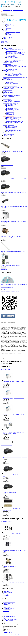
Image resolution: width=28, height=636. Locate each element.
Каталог (8, 356)
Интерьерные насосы (11, 65)
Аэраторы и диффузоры (12, 83)
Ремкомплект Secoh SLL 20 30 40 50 (12, 533)
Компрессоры (9, 82)
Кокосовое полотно (8, 62)
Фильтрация (6, 591)
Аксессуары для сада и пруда (10, 103)
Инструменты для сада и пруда (13, 106)
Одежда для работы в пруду (13, 110)
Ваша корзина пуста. (18, 10)
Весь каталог (6, 23)
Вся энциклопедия (8, 620)
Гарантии (8, 34)
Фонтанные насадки (8, 92)
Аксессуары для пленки (12, 61)
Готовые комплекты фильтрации (14, 74)
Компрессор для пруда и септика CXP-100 (13, 398)
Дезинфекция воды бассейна (13, 126)
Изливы (5, 91)
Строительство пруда (8, 134)
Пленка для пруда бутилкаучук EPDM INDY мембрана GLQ (15, 50)
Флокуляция (9, 131)
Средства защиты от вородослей (14, 130)
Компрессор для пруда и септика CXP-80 (13, 381)
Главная (2, 356)
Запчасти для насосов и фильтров (14, 121)
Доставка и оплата (7, 24)
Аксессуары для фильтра (12, 75)
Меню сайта (3, 13)
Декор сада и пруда (11, 104)
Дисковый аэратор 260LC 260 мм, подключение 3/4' (13, 192)
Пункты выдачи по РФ (9, 602)
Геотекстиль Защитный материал (14, 60)
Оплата (8, 26)
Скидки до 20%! (5, 41)
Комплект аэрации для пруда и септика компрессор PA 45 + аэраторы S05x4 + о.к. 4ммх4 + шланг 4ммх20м (13, 432)
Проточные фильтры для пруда (13, 73)
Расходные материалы (8, 116)
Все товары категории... (6, 369)
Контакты (5, 29)
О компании (6, 30)
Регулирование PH (11, 129)
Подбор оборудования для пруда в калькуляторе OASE (14, 284)
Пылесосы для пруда (8, 88)
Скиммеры (6, 595)
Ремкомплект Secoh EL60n (9, 566)
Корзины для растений (11, 108)
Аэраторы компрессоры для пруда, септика (14, 80)
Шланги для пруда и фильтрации (11, 101)
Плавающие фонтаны (11, 69)
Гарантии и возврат (8, 603)
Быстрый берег (10, 105)
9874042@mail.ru (7, 37)
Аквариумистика (7, 135)
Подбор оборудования (8, 608)
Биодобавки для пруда (8, 132)
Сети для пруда (10, 114)
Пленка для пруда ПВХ (12, 57)
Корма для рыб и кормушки (10, 86)
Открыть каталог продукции (7, 15)
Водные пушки (7, 99)
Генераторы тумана (8, 93)
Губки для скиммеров (11, 118)
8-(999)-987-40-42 (7, 38)
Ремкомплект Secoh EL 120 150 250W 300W (14, 583)
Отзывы (8, 33)
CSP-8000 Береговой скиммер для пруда (10, 265)
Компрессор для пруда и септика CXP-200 (13, 414)
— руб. (7, 10)
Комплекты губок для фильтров (14, 117)
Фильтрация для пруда (8, 70)
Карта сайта (6, 611)
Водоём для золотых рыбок (10, 619)
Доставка (8, 28)
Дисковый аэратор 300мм (7, 165)
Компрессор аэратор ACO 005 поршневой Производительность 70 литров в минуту (11, 237)
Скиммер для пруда (8, 79)
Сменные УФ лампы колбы (13, 119)
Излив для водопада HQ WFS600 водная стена (12, 151)
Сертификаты (9, 36)
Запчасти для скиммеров (12, 123)
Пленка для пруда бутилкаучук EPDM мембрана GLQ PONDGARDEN (15, 53)
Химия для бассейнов (8, 125)
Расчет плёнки (7, 609)
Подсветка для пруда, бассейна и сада (12, 87)
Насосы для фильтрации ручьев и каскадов (16, 66)
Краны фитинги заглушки (12, 109)
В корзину (3, 154)
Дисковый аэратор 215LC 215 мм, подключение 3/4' (13, 178)
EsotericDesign (18, 634)
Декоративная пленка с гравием (14, 58)
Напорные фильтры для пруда (13, 71)
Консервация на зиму (11, 127)
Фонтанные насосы (11, 67)
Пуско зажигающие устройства (14, 122)
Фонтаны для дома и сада (9, 97)
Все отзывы (24, 354)
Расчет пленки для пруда (7, 287)
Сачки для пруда (10, 113)
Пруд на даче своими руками (10, 618)
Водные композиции (8, 96)
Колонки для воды (7, 100)
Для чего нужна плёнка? (9, 616)
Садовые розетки (7, 90)
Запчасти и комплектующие (13, 84)
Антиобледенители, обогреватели (11, 95)
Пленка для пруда (7, 48)
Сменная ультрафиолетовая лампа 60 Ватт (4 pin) (12, 251)
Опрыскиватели (10, 112)
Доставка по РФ (10, 25)
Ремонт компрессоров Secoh (13, 32)
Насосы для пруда (7, 64)
